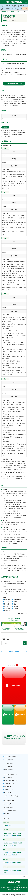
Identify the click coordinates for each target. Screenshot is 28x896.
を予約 (20, 715)
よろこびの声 (7, 804)
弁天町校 (16, 608)
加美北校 (6, 603)
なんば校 (6, 601)
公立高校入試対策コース (10, 774)
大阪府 (17, 11)
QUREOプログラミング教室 (11, 796)
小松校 (15, 603)
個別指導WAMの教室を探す (14, 84)
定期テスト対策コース (9, 783)
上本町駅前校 (17, 599)
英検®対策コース (8, 789)
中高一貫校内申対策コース (11, 780)
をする (13, 685)
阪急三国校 (7, 608)
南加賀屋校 (7, 610)
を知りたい (8, 715)
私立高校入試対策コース (10, 777)
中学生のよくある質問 (10, 810)
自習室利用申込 (22, 887)
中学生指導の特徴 (8, 760)
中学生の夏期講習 (8, 766)
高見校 (15, 604)
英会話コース (7, 792)
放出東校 (16, 606)
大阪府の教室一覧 (22, 613)
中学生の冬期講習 (8, 769)
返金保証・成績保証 (9, 807)
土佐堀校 (6, 606)
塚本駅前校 (7, 599)
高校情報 (12, 11)
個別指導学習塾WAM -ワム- (14, 882)
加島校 (15, 601)
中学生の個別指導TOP (10, 756)
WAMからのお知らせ (6, 887)
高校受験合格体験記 (9, 801)
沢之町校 (6, 604)
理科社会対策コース (9, 786)
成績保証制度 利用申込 (14, 889)
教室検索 (6, 818)
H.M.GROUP (19, 885)
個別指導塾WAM (4, 11)
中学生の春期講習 (8, 763)
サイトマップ (15, 887)
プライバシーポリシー (11, 885)
